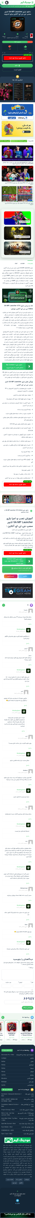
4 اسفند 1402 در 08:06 (20, 792)
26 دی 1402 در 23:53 (20, 631)
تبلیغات (27, 1179)
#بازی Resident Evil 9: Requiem (19, 141)
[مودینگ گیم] (26, 2)
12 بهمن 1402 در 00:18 (16, 712)
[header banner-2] (17, 129)
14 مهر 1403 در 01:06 (21, 944)
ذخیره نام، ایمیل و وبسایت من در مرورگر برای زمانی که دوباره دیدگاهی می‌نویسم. (18, 993)
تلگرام (25, 576)
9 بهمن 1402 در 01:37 (23, 650)
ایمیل (20, 982)
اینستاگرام (11, 576)
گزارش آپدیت (17, 70)
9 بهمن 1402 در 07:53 (20, 672)
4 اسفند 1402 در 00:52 (22, 772)
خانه (32, 6)
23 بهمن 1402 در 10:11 (21, 755)
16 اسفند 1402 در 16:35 (20, 869)
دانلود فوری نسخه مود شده (17, 58)
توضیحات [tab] (30, 263)
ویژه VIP (28, 6)
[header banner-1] (17, 112)
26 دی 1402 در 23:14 (23, 612)
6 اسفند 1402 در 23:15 (20, 826)
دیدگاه (31, 968)
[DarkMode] (7, 2)
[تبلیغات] (17, 499)
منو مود (14, 1183)
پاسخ (30, 624)
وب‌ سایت (8, 982)
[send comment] (3, 605)
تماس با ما (19, 1179)
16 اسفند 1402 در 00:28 (22, 843)
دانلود (16, 65)
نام (32, 982)
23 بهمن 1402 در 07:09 (22, 738)
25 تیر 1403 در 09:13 (23, 890)
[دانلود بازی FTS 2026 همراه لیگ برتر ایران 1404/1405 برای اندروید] (17, 194)
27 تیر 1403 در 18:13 (21, 907)
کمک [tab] (16, 263)
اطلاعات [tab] (22, 263)
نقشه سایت (10, 1179)
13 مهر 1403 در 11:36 (23, 927)
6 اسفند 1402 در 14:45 (22, 809)
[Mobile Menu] (32, 2)
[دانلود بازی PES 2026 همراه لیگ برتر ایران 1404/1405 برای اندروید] (17, 173)
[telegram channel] (17, 590)
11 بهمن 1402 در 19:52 (18, 693)
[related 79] (2, 1017)
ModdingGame (21, 629)
